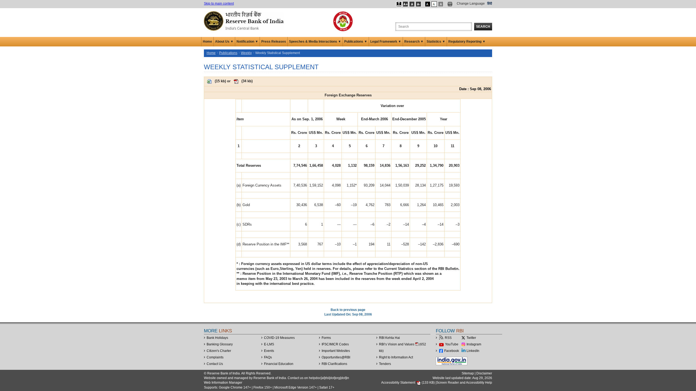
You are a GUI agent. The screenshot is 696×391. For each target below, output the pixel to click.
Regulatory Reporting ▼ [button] (467, 41)
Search (483, 27)
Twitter (471, 338)
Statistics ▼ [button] (436, 41)
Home (207, 41)
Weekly (246, 53)
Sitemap (468, 373)
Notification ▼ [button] (247, 41)
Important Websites (336, 351)
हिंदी (489, 3)
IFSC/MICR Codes (335, 344)
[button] (399, 4)
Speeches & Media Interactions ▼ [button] (315, 41)
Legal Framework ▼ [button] (385, 41)
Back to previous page (348, 310)
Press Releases (273, 41)
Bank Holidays (217, 338)
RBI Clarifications (334, 364)
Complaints (215, 357)
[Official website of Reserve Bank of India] (244, 21)
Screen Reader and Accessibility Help (464, 382)
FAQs (268, 357)
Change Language (471, 3)
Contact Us (215, 364)
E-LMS (269, 344)
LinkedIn (473, 351)
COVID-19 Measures (279, 338)
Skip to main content (219, 3)
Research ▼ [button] (414, 41)
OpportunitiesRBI (336, 357)
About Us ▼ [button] (224, 41)
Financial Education (278, 364)
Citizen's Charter (219, 351)
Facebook (451, 351)
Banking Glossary (220, 344)
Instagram (474, 344)
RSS (448, 338)
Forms (326, 338)
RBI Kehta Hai (389, 338)
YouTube (451, 344)
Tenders (385, 364)
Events (269, 351)
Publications (228, 53)
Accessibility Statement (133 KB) (408, 382)
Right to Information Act (396, 357)
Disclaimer (484, 373)
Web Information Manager (223, 382)
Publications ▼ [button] (355, 41)
